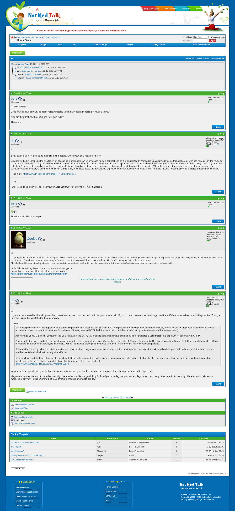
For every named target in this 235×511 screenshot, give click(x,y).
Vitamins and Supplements (27, 492)
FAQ (75, 45)
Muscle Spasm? (17, 451)
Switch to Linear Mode (23, 417)
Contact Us (110, 496)
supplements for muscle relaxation (25, 442)
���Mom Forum (151, 9)
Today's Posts (158, 45)
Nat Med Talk (18, 16)
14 (219, 238)
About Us (109, 500)
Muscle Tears (23, 64)
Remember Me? (218, 37)
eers (14, 98)
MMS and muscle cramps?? (22, 460)
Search (130, 45)
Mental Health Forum (24, 501)
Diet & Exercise (22, 505)
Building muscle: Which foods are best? (27, 455)
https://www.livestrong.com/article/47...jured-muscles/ (49, 174)
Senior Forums (170, 8)
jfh (12, 140)
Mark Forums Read (201, 45)
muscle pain (16, 447)
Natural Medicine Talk (25, 38)
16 (218, 144)
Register (22, 45)
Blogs (43, 45)
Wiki (60, 45)
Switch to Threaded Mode (24, 423)
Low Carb (186, 8)
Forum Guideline (112, 487)
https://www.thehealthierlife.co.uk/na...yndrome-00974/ (42, 364)
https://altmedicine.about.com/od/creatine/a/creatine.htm (39, 273)
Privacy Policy (112, 491)
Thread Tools (203, 58)
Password (187, 41)
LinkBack (190, 58)
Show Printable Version (24, 405)
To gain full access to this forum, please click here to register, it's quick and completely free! (81, 31)
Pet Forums (201, 8)
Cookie (32, 238)
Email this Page (21, 408)
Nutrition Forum (22, 487)
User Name (187, 37)
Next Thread (125, 397)
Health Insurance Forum (26, 496)
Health (38, 38)
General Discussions (52, 38)
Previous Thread (112, 397)
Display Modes (217, 58)
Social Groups (100, 45)
